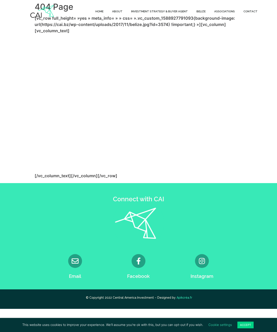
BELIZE (201, 11)
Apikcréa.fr (184, 297)
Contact (250, 11)
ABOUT (117, 11)
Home (99, 11)
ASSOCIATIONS (224, 11)
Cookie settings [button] (220, 325)
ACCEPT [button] (245, 325)
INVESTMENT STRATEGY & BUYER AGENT (159, 11)
